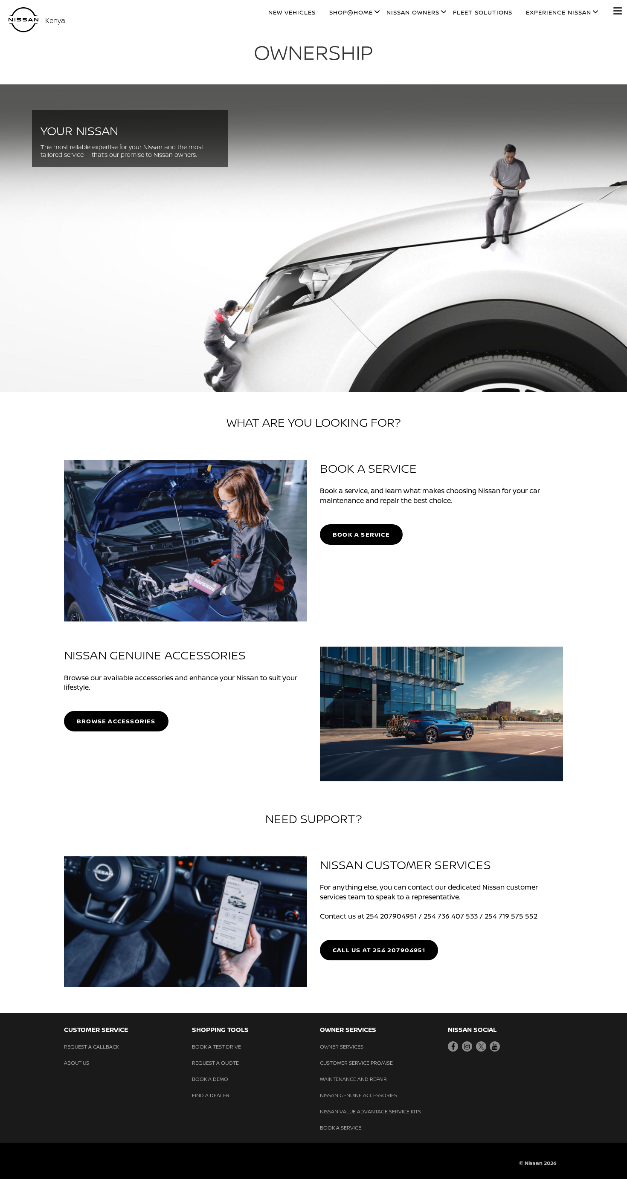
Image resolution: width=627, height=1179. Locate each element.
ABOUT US (76, 1062)
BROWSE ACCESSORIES (116, 721)
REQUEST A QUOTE (215, 1062)
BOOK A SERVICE (361, 534)
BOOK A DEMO (210, 1079)
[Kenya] (23, 19)
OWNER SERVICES (341, 1046)
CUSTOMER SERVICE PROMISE (356, 1062)
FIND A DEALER (210, 1095)
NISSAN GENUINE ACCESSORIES (358, 1095)
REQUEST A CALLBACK (91, 1046)
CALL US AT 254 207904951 (379, 950)
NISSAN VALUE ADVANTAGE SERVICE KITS (370, 1111)
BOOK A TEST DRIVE (216, 1046)
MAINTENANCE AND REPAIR (353, 1079)
